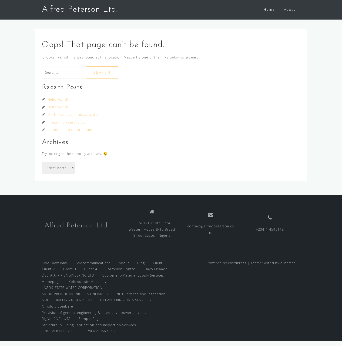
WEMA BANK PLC (102, 331)
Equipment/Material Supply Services (133, 275)
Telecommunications (93, 263)
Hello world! (57, 99)
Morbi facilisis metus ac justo (72, 114)
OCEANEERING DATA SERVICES (125, 300)
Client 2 (48, 269)
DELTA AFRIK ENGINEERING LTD (68, 275)
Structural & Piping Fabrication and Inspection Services (89, 325)
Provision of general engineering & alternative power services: (94, 312)
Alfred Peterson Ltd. (80, 9)
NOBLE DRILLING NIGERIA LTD (67, 300)
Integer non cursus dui (66, 122)
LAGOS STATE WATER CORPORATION (72, 287)
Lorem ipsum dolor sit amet (71, 129)
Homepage (51, 281)
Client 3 (69, 269)
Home (269, 9)
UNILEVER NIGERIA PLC (61, 331)
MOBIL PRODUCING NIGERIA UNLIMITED (75, 294)
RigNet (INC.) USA (56, 318)
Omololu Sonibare (57, 306)
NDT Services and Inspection (141, 294)
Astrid (269, 263)
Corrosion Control (120, 269)
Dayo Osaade (156, 269)
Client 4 (90, 269)
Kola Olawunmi (54, 263)
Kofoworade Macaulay (87, 281)
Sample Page (90, 318)
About (289, 9)
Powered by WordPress (226, 263)
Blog (141, 263)
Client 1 (159, 263)
